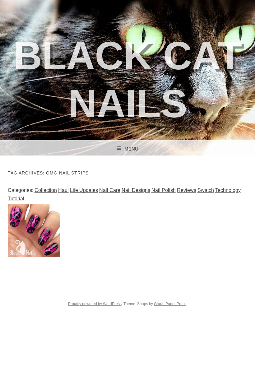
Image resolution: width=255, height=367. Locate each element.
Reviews (186, 190)
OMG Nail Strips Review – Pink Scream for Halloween (34, 232)
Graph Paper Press (170, 304)
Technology (228, 190)
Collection (46, 190)
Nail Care (109, 190)
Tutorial (16, 198)
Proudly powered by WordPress (95, 304)
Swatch (205, 190)
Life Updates (84, 190)
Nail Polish (163, 190)
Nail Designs (136, 190)
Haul (63, 190)
